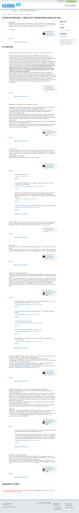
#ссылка (10, 38)
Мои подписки (28, 14)
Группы (4, 14)
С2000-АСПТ (13, 29)
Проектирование (14, 10)
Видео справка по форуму (18, 14)
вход (67, 5)
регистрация (72, 5)
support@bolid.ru (57, 509)
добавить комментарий (22, 41)
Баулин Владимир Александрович (23, 311)
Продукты (9, 14)
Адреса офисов (70, 507)
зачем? (20, 491)
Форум (7, 10)
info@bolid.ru (56, 505)
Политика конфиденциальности (8, 506)
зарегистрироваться (38, 490)
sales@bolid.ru (68, 505)
